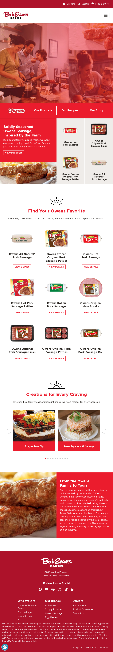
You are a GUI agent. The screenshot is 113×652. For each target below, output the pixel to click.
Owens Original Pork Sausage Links (99, 143)
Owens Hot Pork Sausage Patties (22, 304)
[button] (45, 458)
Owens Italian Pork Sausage (56, 304)
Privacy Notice (20, 632)
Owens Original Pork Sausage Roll (90, 350)
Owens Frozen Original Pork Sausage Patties (70, 177)
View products (13, 153)
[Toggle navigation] (106, 15)
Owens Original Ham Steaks (91, 304)
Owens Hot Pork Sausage (70, 143)
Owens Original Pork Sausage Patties (56, 350)
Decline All (91, 647)
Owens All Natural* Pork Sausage (99, 177)
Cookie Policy (38, 632)
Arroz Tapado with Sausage (79, 446)
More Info (104, 647)
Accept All (77, 647)
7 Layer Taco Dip (34, 446)
